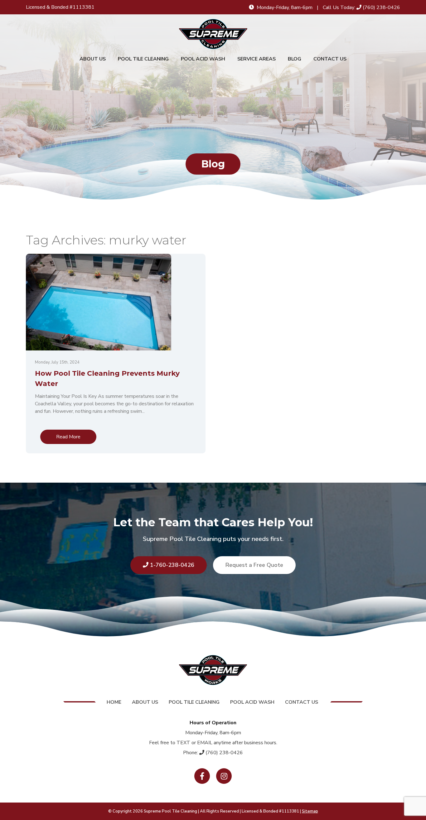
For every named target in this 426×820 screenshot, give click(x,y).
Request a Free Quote (254, 565)
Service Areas (256, 58)
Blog (294, 58)
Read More (68, 436)
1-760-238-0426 (171, 565)
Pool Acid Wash (203, 58)
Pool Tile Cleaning (143, 58)
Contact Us (329, 58)
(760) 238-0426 (380, 7)
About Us (93, 58)
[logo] (213, 34)
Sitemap (310, 811)
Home (114, 702)
